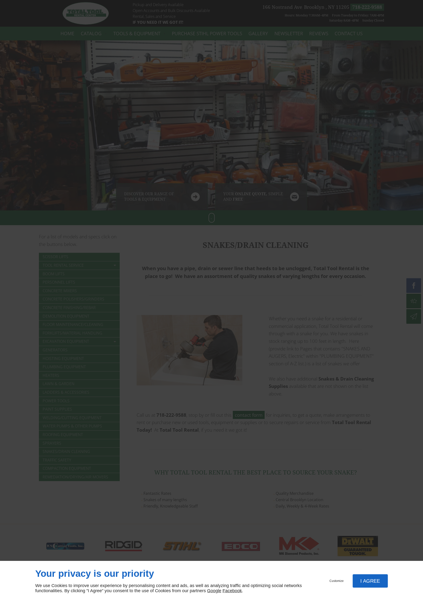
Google (214, 590)
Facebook (232, 590)
